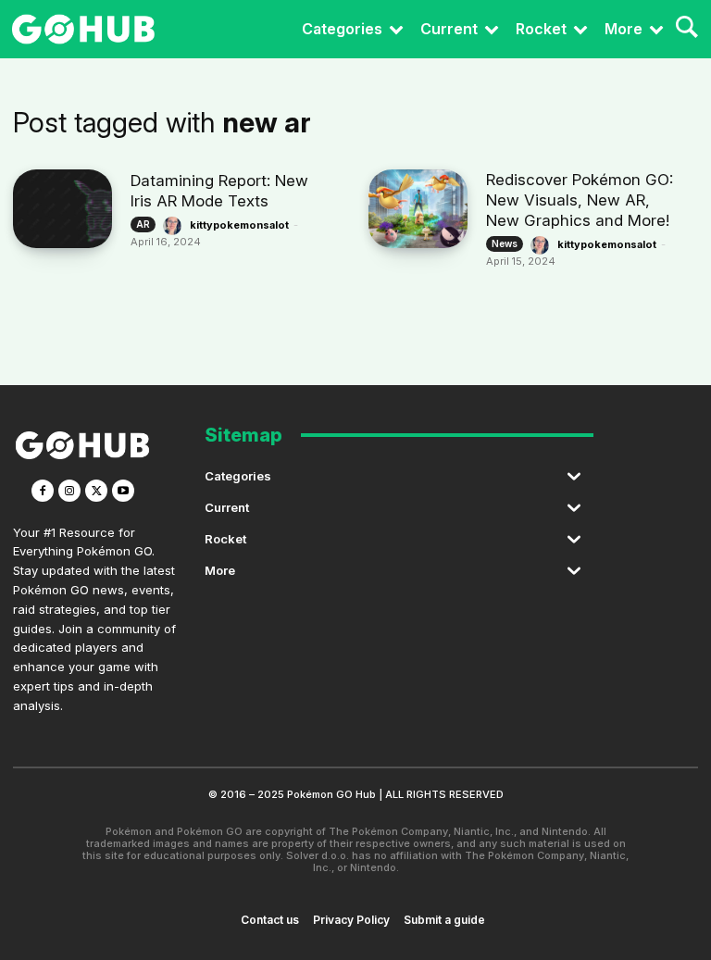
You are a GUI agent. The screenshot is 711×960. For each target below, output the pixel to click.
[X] (96, 491)
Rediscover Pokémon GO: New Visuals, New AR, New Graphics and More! (579, 200)
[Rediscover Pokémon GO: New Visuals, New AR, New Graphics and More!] (418, 208)
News (505, 243)
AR (143, 224)
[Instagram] (69, 491)
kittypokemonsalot (239, 224)
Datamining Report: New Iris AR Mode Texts (219, 190)
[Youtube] (123, 491)
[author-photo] (175, 226)
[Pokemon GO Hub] (83, 29)
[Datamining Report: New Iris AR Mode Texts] (62, 208)
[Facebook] (42, 491)
